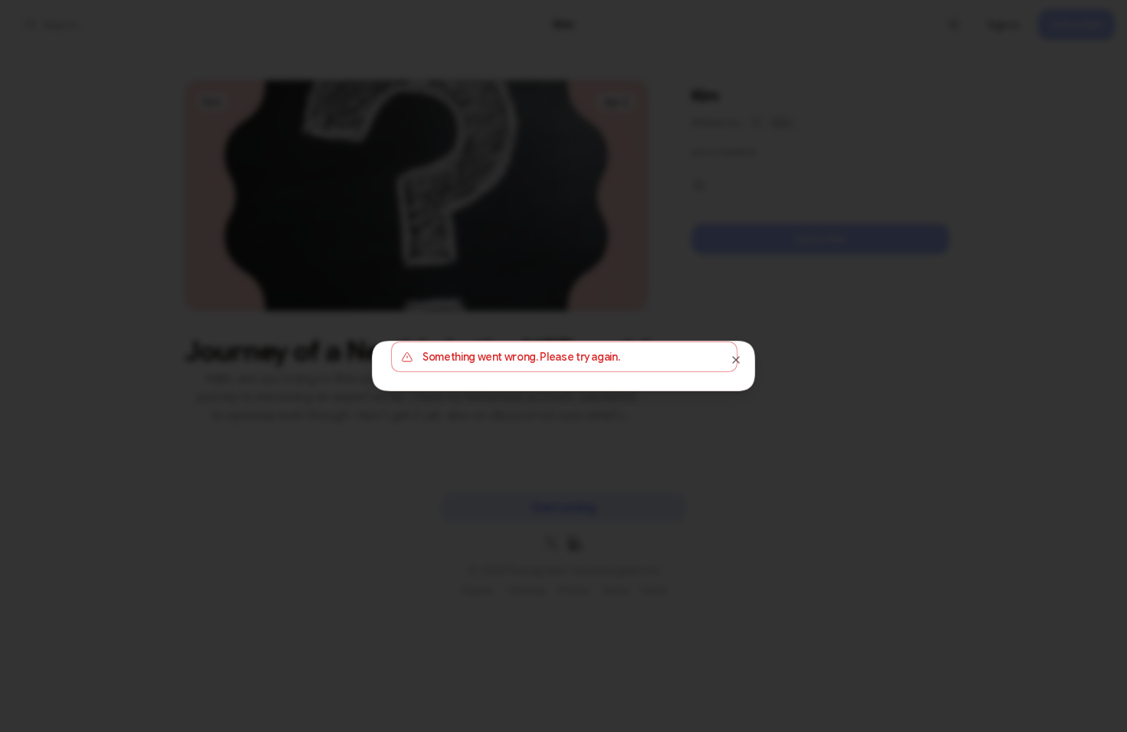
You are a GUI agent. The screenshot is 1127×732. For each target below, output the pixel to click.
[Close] (736, 360)
